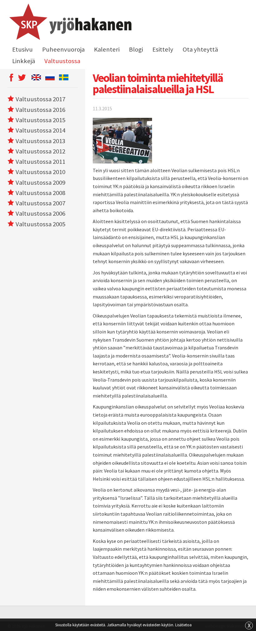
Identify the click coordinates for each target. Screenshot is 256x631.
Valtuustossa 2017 (40, 99)
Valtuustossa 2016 (40, 110)
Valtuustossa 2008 (40, 193)
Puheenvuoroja (63, 49)
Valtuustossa (62, 61)
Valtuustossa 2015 (40, 120)
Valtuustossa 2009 (40, 182)
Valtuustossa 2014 (40, 130)
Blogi (136, 49)
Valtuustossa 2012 (40, 151)
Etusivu (22, 49)
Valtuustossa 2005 (40, 224)
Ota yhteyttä (200, 49)
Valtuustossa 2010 (40, 172)
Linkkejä (23, 61)
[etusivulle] (69, 23)
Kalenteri (107, 49)
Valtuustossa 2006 (40, 213)
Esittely (162, 49)
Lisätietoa (183, 624)
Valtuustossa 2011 (40, 162)
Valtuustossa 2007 (40, 203)
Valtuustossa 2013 (40, 141)
